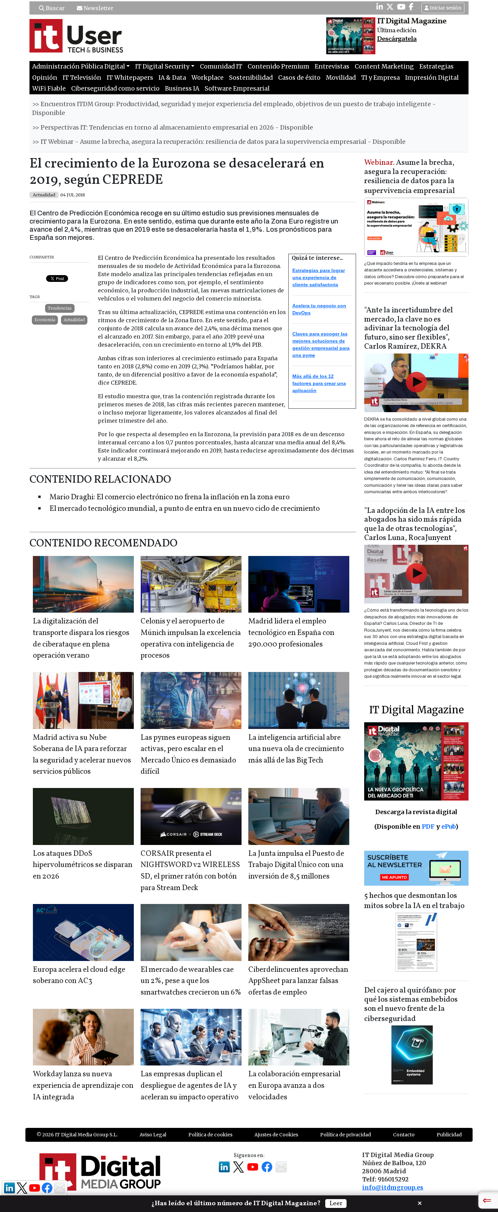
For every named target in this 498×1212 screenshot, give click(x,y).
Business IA (182, 88)
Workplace (207, 77)
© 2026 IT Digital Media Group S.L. (77, 1135)
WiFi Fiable (49, 88)
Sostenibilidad (251, 77)
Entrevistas (332, 66)
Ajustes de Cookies (276, 1135)
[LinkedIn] (379, 7)
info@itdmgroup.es (392, 1187)
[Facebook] (411, 7)
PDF (428, 826)
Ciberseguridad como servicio (115, 88)
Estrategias (436, 66)
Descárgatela (397, 39)
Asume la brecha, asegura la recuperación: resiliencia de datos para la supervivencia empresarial (409, 177)
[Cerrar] (419, 1202)
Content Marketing (384, 66)
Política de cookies (210, 1135)
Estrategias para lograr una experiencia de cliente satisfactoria (318, 277)
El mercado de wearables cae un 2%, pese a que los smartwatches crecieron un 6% (191, 981)
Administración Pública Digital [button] (78, 66)
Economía (45, 319)
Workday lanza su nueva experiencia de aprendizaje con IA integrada (83, 1085)
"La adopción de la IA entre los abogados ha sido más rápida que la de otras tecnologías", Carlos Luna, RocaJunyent (414, 525)
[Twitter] (390, 7)
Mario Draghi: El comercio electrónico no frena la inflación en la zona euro (169, 497)
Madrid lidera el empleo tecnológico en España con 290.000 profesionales (291, 633)
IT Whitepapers (130, 77)
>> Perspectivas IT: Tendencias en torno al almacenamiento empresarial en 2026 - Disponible (172, 127)
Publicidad (449, 1135)
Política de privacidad (345, 1135)
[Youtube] (401, 7)
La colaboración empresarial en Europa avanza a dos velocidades (294, 1085)
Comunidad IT (221, 66)
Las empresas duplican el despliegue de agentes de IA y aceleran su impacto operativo (189, 1085)
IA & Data (172, 77)
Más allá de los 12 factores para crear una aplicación (319, 383)
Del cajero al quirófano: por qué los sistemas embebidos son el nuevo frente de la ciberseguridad (411, 1004)
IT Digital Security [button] (162, 66)
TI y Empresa (380, 77)
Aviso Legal (153, 1135)
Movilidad (341, 77)
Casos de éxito (299, 77)
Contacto (404, 1135)
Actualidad (74, 319)
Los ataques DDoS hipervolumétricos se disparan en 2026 (82, 865)
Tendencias (60, 308)
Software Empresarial (237, 88)
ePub (448, 826)
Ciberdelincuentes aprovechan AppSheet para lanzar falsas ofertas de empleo (298, 981)
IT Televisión (82, 77)
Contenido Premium (278, 66)
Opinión (44, 77)
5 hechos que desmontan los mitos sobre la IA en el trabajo (414, 901)
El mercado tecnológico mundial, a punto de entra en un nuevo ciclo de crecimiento (184, 509)
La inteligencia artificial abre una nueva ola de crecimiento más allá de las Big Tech (296, 749)
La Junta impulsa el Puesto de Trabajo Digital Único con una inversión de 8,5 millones (296, 865)
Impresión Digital (432, 77)
